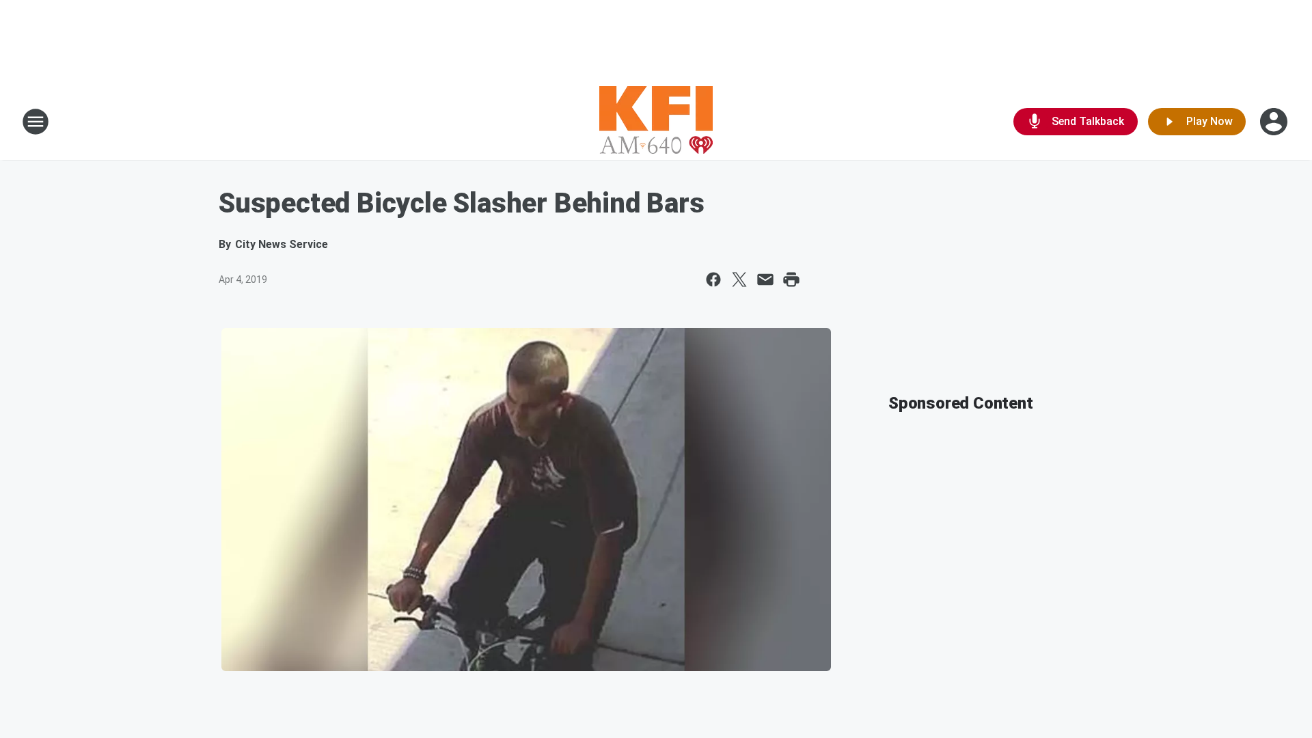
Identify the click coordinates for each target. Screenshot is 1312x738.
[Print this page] (791, 279)
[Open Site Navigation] (35, 121)
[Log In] (1275, 121)
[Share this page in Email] (765, 279)
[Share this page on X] (739, 279)
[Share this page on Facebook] (713, 279)
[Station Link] (656, 121)
